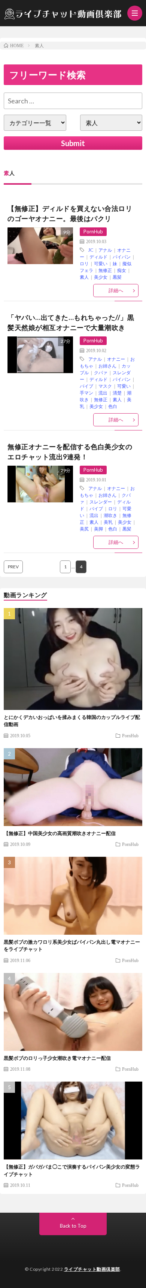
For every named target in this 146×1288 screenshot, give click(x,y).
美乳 (108, 522)
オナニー (116, 359)
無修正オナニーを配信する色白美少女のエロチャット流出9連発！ (69, 451)
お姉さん (107, 365)
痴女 (121, 270)
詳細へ (116, 290)
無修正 (105, 270)
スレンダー (100, 501)
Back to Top (73, 1226)
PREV (13, 566)
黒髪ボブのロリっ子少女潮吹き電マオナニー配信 (57, 1058)
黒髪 (117, 277)
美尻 (84, 528)
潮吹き (110, 515)
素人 (84, 277)
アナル (105, 250)
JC (90, 250)
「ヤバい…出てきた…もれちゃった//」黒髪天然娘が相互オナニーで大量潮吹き (70, 322)
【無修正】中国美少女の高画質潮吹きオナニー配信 (60, 833)
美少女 (100, 277)
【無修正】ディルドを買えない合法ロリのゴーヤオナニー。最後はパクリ (69, 213)
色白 (112, 406)
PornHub (93, 232)
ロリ (84, 263)
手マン (86, 392)
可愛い (100, 263)
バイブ (86, 386)
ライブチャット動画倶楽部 (92, 1269)
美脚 (98, 528)
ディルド (98, 256)
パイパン (122, 256)
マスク (105, 386)
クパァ (100, 372)
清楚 (117, 392)
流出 (102, 392)
